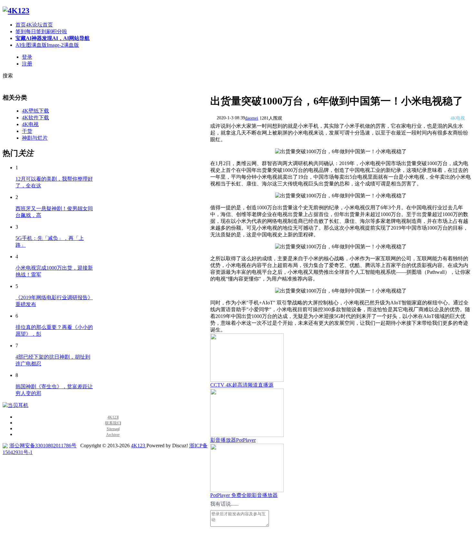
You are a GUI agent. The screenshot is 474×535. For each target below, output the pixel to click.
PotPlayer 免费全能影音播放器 (244, 495)
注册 (27, 63)
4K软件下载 (35, 117)
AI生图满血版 (47, 45)
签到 (41, 31)
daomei (251, 118)
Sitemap (113, 429)
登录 (27, 57)
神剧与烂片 (35, 138)
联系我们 (113, 423)
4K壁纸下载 (35, 111)
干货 (27, 131)
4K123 (112, 417)
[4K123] (16, 10)
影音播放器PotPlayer (233, 440)
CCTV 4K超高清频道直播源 (241, 385)
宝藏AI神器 (52, 38)
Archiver (113, 435)
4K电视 (30, 124)
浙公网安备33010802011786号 (42, 445)
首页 (34, 24)
